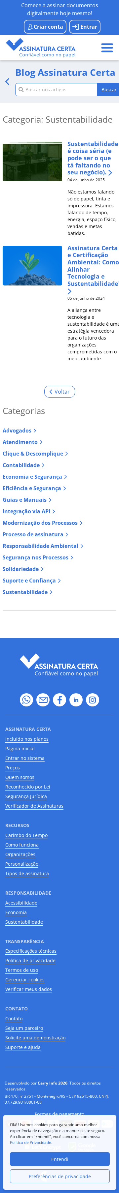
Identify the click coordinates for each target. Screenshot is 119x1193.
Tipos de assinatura (27, 873)
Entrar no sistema (25, 758)
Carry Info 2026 (52, 1083)
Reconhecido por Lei (27, 787)
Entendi (59, 1159)
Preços (12, 767)
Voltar (62, 391)
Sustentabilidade (24, 922)
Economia (16, 912)
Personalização (21, 864)
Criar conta (48, 26)
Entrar (88, 26)
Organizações (20, 854)
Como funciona (22, 845)
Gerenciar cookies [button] (25, 979)
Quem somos (19, 777)
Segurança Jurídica (26, 796)
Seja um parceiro (24, 1028)
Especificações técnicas (31, 951)
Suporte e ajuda (23, 1047)
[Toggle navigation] (107, 47)
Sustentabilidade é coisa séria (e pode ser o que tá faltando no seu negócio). (92, 158)
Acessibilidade (21, 903)
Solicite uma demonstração (35, 1037)
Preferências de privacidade (60, 1176)
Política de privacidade (30, 960)
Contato (13, 1018)
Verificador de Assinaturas (34, 806)
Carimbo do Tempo (26, 835)
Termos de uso (21, 970)
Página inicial (20, 748)
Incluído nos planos (27, 739)
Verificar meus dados (28, 989)
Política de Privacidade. (31, 1142)
